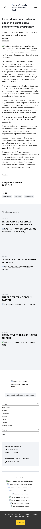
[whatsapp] (8, 185)
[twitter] (6, 185)
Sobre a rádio (6, 407)
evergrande (29, 196)
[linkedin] (11, 185)
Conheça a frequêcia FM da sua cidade (20, 395)
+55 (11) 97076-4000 (13, 452)
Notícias (4, 410)
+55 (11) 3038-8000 (13, 462)
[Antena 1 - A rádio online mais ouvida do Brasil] (20, 7)
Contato (4, 422)
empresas (18, 196)
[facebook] (3, 185)
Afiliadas (4, 416)
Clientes (4, 419)
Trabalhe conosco (7, 426)
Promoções (5, 413)
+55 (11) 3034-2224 (13, 449)
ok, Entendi (20, 523)
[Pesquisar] (5, 7)
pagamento (7, 196)
